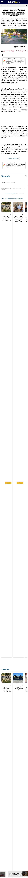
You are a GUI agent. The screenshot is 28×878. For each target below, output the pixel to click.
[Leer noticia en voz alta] (2, 51)
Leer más (8, 483)
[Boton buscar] (2, 6)
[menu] (2, 2)
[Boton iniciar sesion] (26, 6)
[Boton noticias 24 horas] (6, 5)
